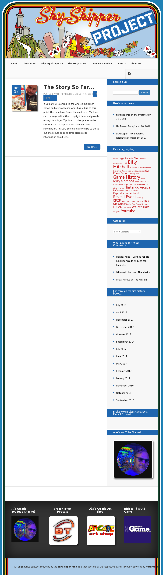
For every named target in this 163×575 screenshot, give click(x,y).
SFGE (117, 200)
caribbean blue (135, 168)
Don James (117, 171)
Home (14, 63)
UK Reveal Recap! (125, 126)
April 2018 (121, 312)
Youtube (128, 211)
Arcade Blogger (118, 159)
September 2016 (125, 400)
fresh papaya (134, 173)
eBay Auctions (139, 171)
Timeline (128, 204)
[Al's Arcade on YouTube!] (132, 459)
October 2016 (123, 392)
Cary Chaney (146, 168)
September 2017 (125, 341)
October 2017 (123, 334)
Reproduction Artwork (126, 193)
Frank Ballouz (121, 173)
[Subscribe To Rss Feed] (129, 74)
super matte (125, 201)
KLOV (147, 182)
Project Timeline (102, 63)
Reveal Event (124, 196)
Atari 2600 (123, 163)
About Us (136, 63)
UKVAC (118, 207)
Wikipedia (116, 212)
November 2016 (125, 385)
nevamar (121, 188)
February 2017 (124, 370)
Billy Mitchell (125, 164)
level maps (124, 184)
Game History (126, 177)
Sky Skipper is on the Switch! (131, 114)
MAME (139, 184)
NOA (116, 190)
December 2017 (124, 319)
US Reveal (127, 208)
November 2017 (125, 327)
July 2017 (121, 349)
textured (140, 201)
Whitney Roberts (64, 93)
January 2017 (123, 378)
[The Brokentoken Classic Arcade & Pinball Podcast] (62, 530)
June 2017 (121, 356)
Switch (133, 201)
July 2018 (121, 305)
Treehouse (145, 204)
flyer (147, 170)
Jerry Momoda (123, 181)
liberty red (132, 184)
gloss (143, 178)
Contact (121, 63)
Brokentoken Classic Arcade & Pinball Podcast (130, 413)
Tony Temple (136, 204)
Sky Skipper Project (69, 566)
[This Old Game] (137, 542)
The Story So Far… (78, 63)
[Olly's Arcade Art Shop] (100, 530)
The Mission (29, 63)
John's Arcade (139, 182)
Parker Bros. (123, 191)
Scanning (140, 197)
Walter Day (140, 207)
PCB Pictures (133, 191)
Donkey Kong (126, 171)
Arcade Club (132, 158)
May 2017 (121, 363)
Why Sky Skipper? (51, 63)
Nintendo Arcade (137, 187)
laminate (116, 184)
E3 (133, 171)
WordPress (151, 566)
